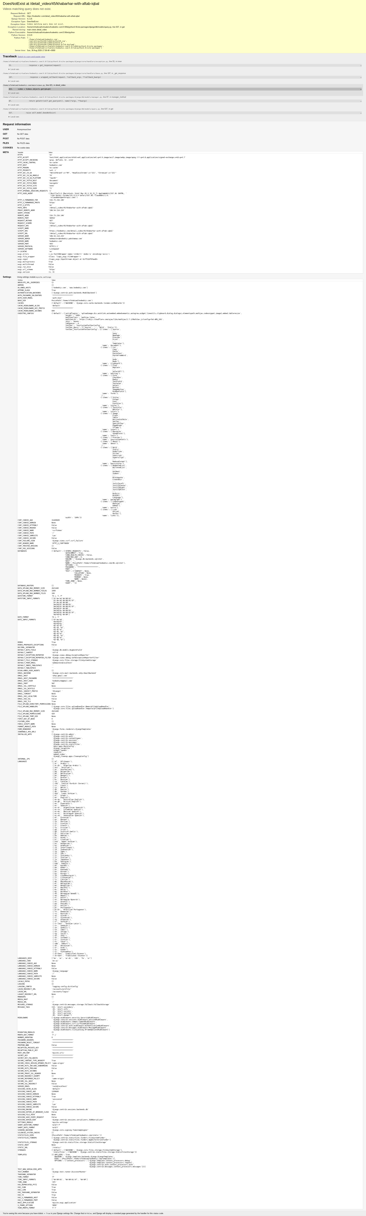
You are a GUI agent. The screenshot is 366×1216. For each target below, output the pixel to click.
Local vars (15, 69)
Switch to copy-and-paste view (31, 57)
